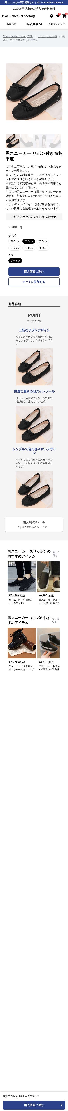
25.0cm (43, 248)
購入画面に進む (34, 271)
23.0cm (29, 241)
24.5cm (29, 248)
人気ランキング (56, 24)
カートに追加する (34, 281)
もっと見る (56, 554)
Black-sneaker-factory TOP (18, 36)
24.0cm (15, 248)
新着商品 (11, 24)
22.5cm (15, 241)
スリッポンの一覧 (47, 36)
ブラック (15, 260)
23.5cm (43, 241)
